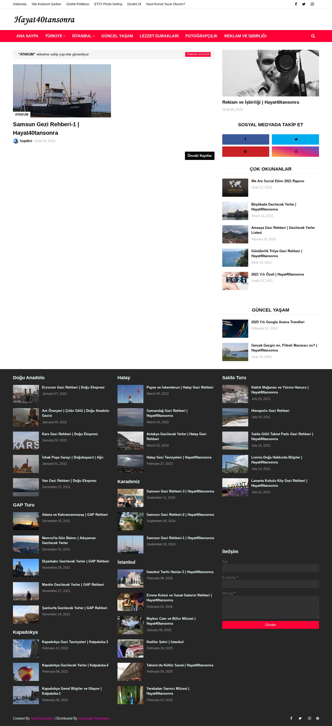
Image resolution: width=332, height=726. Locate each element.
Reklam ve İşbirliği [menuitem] (245, 36)
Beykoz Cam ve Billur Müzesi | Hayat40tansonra (171, 621)
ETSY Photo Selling (108, 4)
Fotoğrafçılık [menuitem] (201, 36)
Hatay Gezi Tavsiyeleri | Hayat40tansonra (179, 457)
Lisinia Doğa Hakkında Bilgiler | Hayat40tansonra (276, 459)
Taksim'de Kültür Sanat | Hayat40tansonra (180, 665)
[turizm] (270, 73)
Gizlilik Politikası (77, 4)
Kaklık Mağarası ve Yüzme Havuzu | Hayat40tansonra (280, 389)
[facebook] (296, 4)
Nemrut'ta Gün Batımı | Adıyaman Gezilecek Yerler (69, 540)
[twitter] (304, 4)
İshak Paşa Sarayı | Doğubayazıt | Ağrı (72, 457)
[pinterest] (245, 151)
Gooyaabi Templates (94, 718)
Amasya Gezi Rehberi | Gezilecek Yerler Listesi (283, 230)
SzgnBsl (26, 141)
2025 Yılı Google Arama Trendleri (278, 322)
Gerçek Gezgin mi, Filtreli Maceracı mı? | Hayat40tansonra (284, 348)
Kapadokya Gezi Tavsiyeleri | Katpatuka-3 (75, 642)
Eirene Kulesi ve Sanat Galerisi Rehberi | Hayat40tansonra (179, 597)
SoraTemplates (42, 718)
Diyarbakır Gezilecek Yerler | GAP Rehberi (75, 561)
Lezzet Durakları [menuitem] (159, 36)
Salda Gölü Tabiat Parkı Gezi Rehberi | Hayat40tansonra (282, 436)
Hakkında (19, 4)
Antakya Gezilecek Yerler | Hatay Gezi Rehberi (176, 436)
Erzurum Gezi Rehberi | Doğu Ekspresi (73, 387)
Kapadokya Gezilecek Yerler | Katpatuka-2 (75, 665)
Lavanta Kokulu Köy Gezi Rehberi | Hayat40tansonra (279, 483)
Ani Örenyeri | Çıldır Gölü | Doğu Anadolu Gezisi (75, 413)
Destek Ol (134, 4)
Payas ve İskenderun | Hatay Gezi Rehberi (180, 387)
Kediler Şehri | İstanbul (165, 642)
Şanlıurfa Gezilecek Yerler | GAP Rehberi (74, 608)
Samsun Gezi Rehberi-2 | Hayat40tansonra (180, 515)
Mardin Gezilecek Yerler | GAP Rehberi (73, 585)
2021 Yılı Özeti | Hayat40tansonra (277, 274)
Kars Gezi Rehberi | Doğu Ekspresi (70, 434)
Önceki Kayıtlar (200, 156)
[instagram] (312, 4)
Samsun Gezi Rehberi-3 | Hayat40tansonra (180, 491)
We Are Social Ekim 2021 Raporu (277, 181)
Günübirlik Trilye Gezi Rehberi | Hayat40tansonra (276, 253)
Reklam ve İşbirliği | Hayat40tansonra (260, 102)
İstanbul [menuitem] (82, 36)
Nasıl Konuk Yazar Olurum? (165, 4)
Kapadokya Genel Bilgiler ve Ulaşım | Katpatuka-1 (72, 691)
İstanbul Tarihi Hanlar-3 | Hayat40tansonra (180, 572)
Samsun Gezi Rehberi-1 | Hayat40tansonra (46, 128)
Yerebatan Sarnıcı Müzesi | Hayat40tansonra (168, 691)
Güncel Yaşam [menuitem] (117, 36)
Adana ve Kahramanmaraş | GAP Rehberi (75, 515)
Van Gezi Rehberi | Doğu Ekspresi (69, 481)
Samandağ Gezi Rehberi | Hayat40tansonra (167, 413)
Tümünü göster (197, 54)
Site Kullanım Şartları (46, 4)
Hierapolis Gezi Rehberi (270, 411)
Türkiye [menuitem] (53, 36)
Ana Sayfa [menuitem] (27, 36)
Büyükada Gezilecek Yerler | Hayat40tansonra (273, 207)
